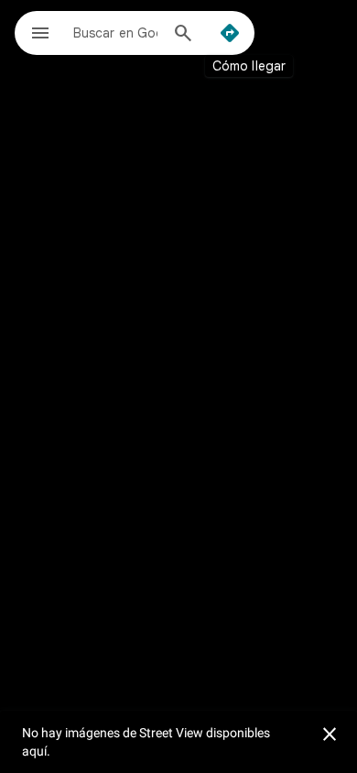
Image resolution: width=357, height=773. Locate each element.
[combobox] (115, 32)
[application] (178, 386)
